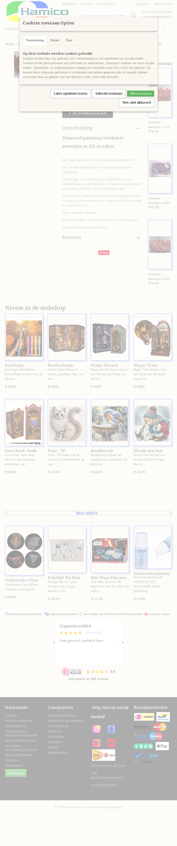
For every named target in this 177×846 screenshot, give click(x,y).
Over (69, 40)
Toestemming (35, 40)
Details (54, 40)
